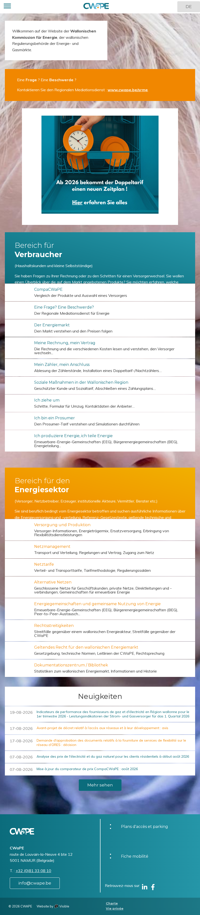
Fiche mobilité (134, 856)
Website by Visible (53, 906)
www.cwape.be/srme (128, 89)
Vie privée (114, 908)
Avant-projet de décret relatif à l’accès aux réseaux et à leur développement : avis (102, 728)
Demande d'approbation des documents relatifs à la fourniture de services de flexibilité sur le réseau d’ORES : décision (111, 742)
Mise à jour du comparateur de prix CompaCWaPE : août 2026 (87, 769)
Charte (112, 903)
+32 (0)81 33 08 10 (33, 870)
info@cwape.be (34, 883)
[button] (7, 6)
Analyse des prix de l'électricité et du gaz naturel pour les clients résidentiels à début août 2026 (113, 756)
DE (189, 6)
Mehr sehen (100, 785)
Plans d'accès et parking (144, 826)
